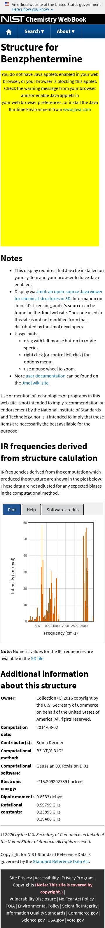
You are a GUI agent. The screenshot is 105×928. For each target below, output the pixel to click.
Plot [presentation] (12, 509)
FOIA (10, 906)
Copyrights (23, 885)
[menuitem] (9, 31)
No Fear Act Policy (76, 899)
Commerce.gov (83, 913)
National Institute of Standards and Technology (12, 19)
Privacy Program (78, 878)
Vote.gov (75, 920)
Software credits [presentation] (63, 509)
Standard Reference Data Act (61, 861)
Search (32, 31)
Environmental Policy (38, 906)
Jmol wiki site (35, 383)
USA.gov (56, 920)
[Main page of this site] (9, 31)
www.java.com (77, 109)
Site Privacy (20, 878)
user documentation (46, 376)
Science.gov (33, 920)
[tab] (12, 509)
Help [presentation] (31, 509)
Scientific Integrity (79, 906)
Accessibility (47, 878)
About (64, 31)
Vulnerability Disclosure (33, 899)
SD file (37, 658)
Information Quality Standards (35, 913)
